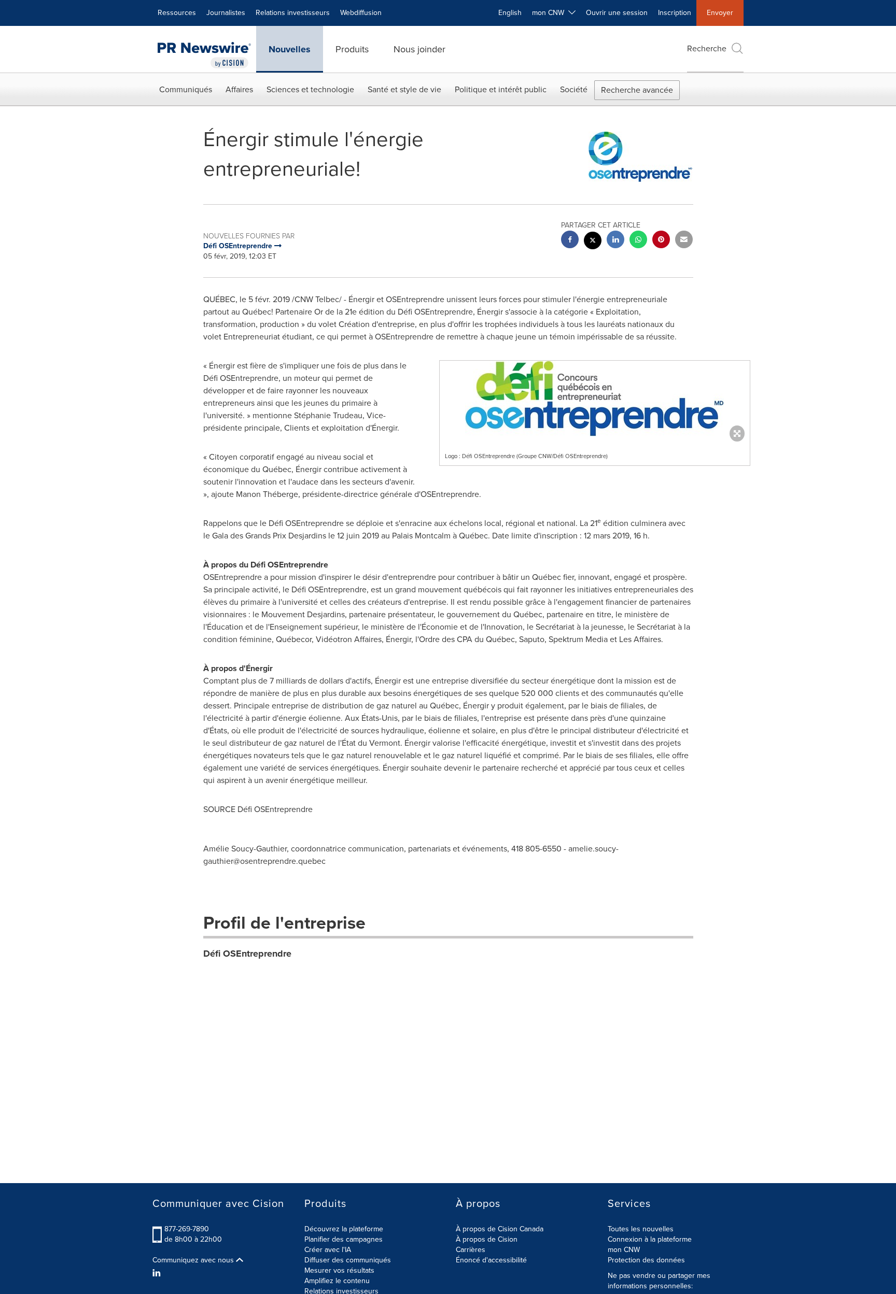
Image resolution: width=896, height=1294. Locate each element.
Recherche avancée (637, 90)
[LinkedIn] (157, 1273)
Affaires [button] (239, 89)
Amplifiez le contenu (337, 1280)
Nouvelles (290, 49)
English (510, 12)
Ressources (177, 12)
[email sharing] (684, 241)
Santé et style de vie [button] (404, 89)
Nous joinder (419, 49)
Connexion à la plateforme (650, 1239)
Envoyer (720, 12)
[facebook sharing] (570, 241)
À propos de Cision (486, 1239)
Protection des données (646, 1260)
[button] (595, 398)
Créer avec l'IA (327, 1249)
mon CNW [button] (550, 12)
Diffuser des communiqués (347, 1260)
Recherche (706, 48)
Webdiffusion (361, 12)
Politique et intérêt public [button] (501, 89)
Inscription (674, 12)
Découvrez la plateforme (343, 1229)
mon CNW (624, 1249)
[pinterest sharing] (661, 241)
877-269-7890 (186, 1229)
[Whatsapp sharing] (638, 241)
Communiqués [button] (185, 89)
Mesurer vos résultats (339, 1270)
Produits (352, 49)
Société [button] (573, 89)
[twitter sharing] (592, 242)
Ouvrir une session (617, 12)
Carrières (470, 1249)
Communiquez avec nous (194, 1260)
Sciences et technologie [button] (310, 89)
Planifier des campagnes (343, 1239)
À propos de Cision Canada (499, 1229)
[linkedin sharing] (615, 241)
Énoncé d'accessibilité (491, 1260)
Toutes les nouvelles (641, 1229)
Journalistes (225, 12)
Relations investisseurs (293, 12)
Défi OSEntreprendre (247, 953)
